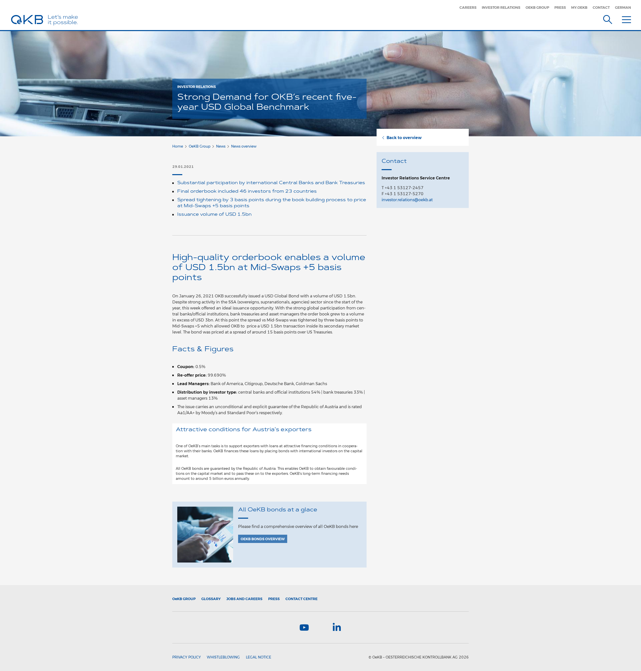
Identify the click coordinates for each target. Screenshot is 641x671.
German (623, 7)
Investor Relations (501, 7)
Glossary (211, 599)
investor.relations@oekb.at (407, 199)
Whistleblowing (223, 657)
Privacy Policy (186, 657)
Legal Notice (258, 657)
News (220, 146)
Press (560, 7)
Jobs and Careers (244, 599)
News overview (243, 146)
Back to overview (404, 137)
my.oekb (579, 7)
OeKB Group (537, 7)
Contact (601, 7)
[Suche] (607, 18)
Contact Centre (301, 599)
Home (177, 146)
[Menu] (626, 18)
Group (184, 599)
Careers (467, 7)
